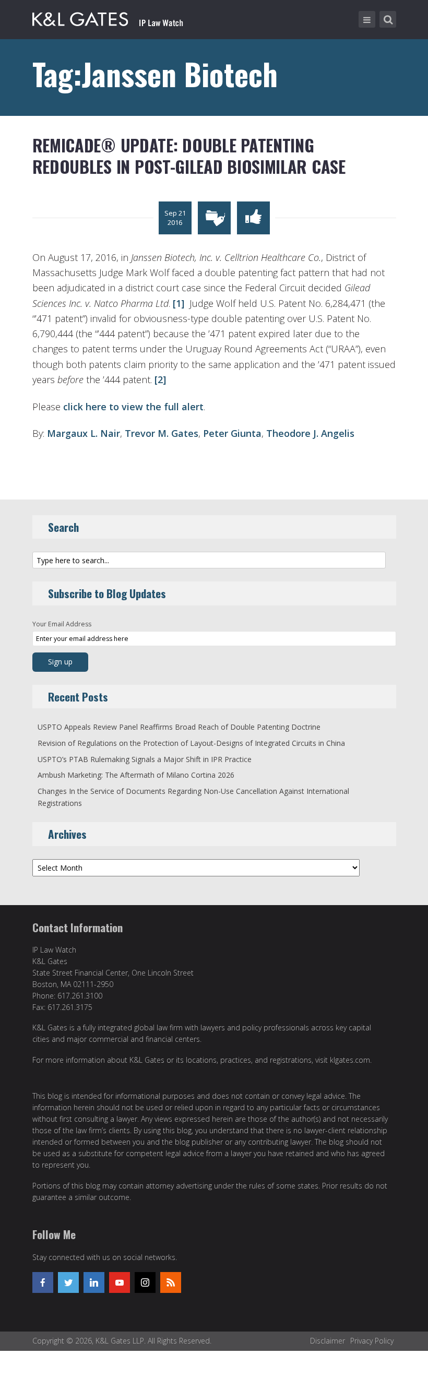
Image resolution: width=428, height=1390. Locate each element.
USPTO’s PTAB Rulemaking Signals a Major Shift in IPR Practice (145, 759)
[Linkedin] (94, 1282)
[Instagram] (145, 1282)
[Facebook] (42, 1282)
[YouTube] (119, 1282)
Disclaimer (327, 1341)
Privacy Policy (372, 1341)
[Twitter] (68, 1282)
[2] (159, 379)
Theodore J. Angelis (310, 433)
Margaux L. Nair (83, 433)
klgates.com (350, 1060)
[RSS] (170, 1282)
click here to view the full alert (133, 406)
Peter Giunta (232, 433)
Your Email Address (61, 624)
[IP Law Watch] (107, 17)
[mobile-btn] (367, 19)
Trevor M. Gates (161, 433)
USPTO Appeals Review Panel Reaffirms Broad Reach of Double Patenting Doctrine (179, 727)
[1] (177, 303)
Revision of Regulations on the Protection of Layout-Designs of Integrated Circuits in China (191, 743)
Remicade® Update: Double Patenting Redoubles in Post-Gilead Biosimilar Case (189, 156)
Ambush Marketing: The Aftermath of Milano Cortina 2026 (136, 775)
